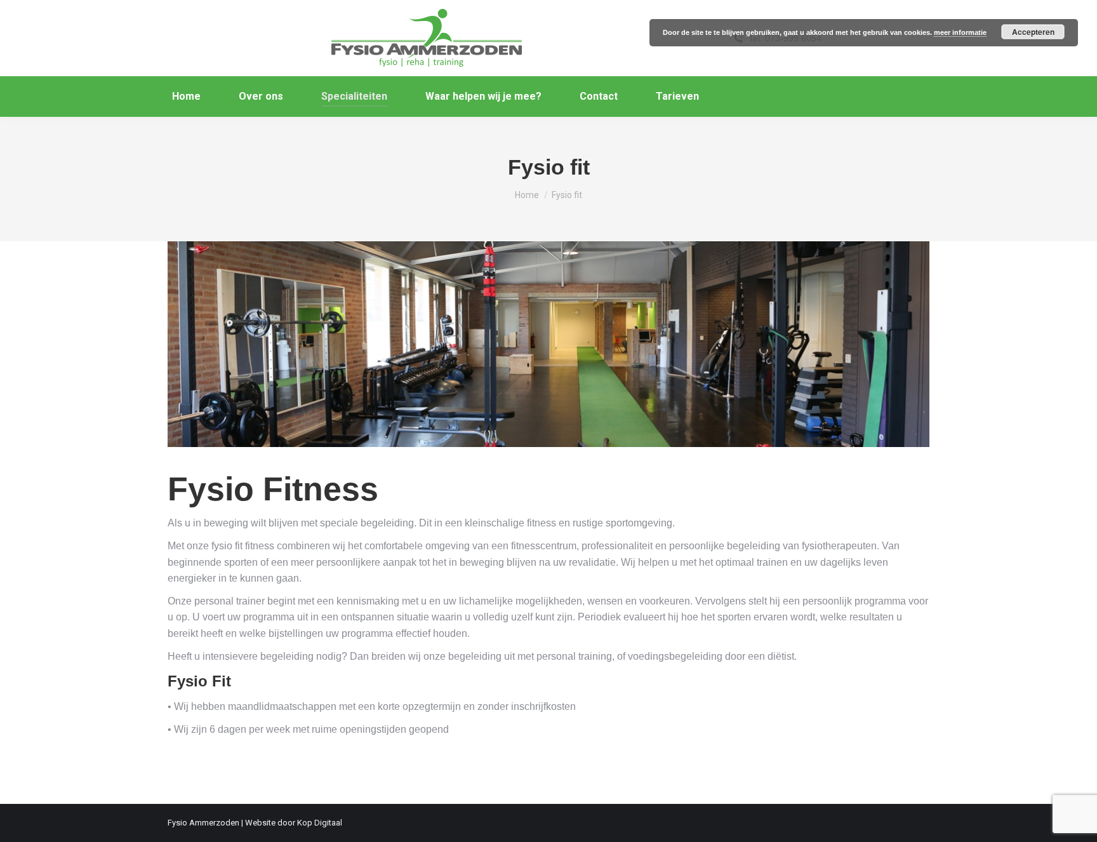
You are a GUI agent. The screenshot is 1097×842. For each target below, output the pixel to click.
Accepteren (1033, 31)
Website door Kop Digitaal (293, 822)
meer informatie (960, 32)
